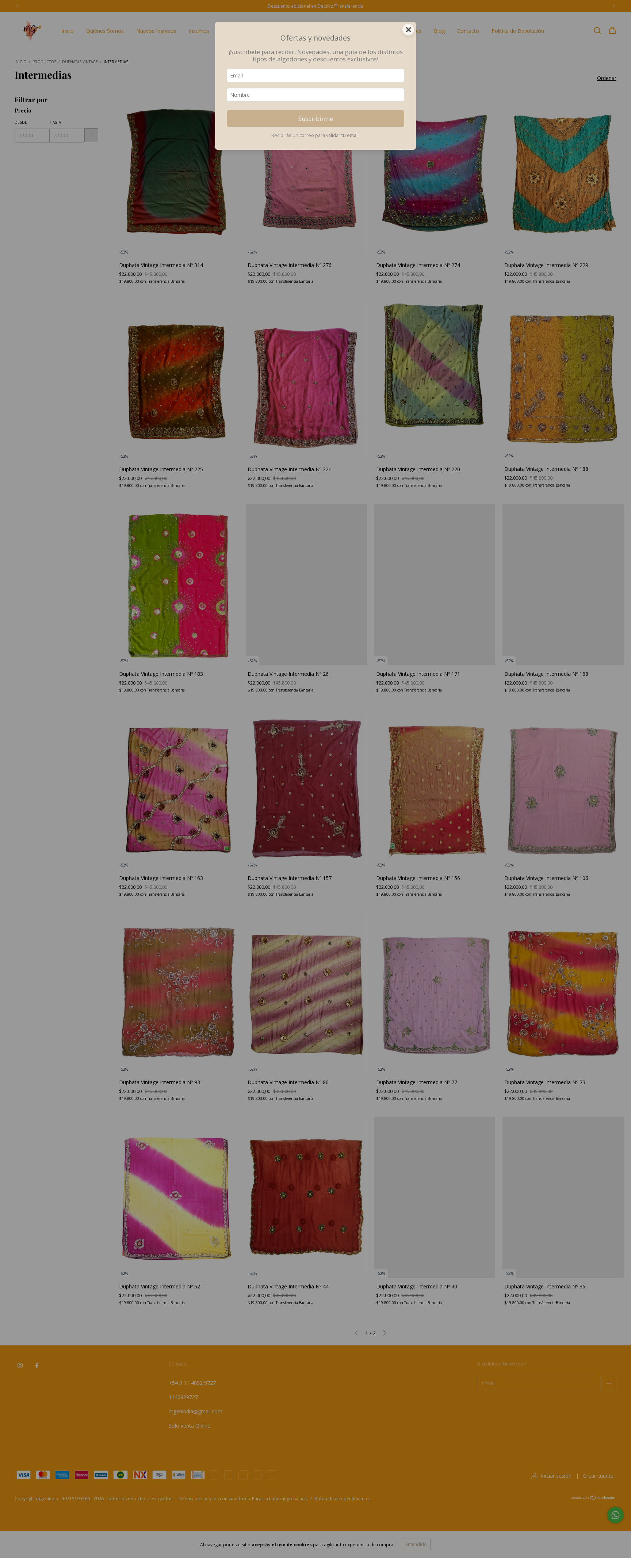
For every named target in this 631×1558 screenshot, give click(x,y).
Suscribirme (315, 118)
